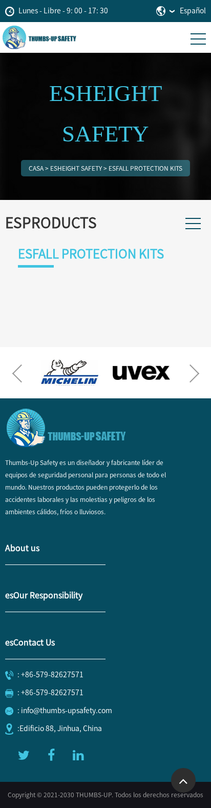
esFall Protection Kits (145, 168)
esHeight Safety (76, 168)
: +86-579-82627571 (50, 674)
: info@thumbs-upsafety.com (64, 710)
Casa (36, 168)
